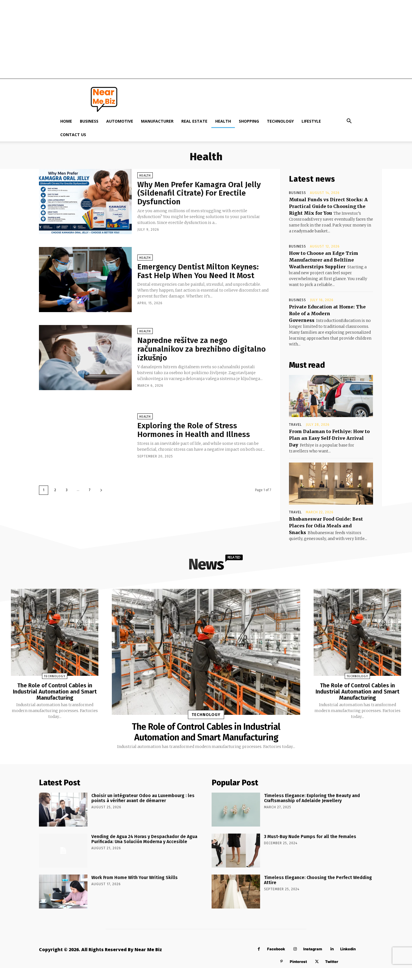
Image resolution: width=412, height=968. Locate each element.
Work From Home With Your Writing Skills (134, 877)
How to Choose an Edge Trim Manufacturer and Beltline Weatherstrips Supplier (323, 259)
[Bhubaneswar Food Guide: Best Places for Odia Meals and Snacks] (331, 484)
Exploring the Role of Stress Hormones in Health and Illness (193, 430)
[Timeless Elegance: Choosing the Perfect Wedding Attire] (236, 891)
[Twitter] (317, 962)
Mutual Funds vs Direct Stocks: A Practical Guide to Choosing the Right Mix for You (328, 206)
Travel (295, 424)
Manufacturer (157, 121)
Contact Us (73, 134)
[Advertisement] (206, 39)
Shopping (249, 121)
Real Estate (194, 121)
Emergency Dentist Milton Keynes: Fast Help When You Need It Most (198, 271)
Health (223, 121)
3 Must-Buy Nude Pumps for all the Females (310, 836)
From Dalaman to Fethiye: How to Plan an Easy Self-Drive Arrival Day (329, 438)
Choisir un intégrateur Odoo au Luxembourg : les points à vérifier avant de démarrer (143, 798)
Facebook (276, 949)
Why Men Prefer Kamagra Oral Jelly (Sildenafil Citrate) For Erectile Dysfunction (199, 193)
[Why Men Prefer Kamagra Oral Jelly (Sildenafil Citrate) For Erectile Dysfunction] (85, 201)
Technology (280, 121)
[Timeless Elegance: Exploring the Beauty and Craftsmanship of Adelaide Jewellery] (236, 810)
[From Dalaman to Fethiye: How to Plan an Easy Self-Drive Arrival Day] (331, 396)
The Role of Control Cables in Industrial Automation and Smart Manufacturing (55, 691)
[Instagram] (295, 949)
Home (66, 121)
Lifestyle (311, 121)
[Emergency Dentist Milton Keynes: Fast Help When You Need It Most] (85, 279)
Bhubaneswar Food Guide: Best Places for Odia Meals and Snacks (326, 525)
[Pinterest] (281, 962)
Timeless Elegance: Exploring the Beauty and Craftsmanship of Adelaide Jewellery (312, 798)
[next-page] (101, 490)
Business (89, 121)
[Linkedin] (332, 949)
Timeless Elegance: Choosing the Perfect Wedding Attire (318, 880)
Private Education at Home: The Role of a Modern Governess (327, 313)
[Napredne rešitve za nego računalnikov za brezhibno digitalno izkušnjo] (85, 357)
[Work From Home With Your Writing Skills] (63, 891)
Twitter (331, 961)
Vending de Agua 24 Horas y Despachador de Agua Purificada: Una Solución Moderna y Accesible (144, 839)
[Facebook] (259, 949)
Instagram (312, 949)
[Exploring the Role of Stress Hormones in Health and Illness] (85, 435)
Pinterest (298, 961)
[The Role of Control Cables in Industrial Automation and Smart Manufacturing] (54, 632)
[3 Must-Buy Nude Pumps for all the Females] (236, 851)
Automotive (119, 121)
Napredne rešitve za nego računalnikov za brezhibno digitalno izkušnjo (201, 349)
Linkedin (348, 949)
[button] (349, 121)
